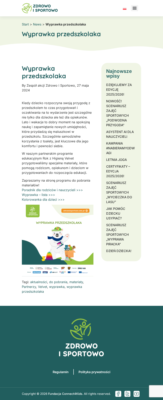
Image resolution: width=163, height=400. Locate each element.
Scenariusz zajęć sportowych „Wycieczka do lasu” (119, 192)
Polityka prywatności (94, 372)
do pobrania (58, 282)
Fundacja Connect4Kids (65, 394)
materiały (76, 282)
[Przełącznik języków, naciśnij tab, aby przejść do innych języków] (124, 8)
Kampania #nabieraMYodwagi (120, 148)
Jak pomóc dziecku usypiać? (115, 213)
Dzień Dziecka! (118, 251)
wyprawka (57, 287)
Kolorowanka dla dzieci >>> (43, 199)
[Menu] (134, 8)
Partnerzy (29, 287)
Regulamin (61, 372)
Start (25, 24)
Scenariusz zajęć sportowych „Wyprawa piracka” (117, 234)
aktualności (38, 282)
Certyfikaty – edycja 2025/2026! (118, 171)
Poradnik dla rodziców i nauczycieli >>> (52, 190)
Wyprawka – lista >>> (38, 195)
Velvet (42, 287)
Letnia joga (116, 160)
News (37, 24)
